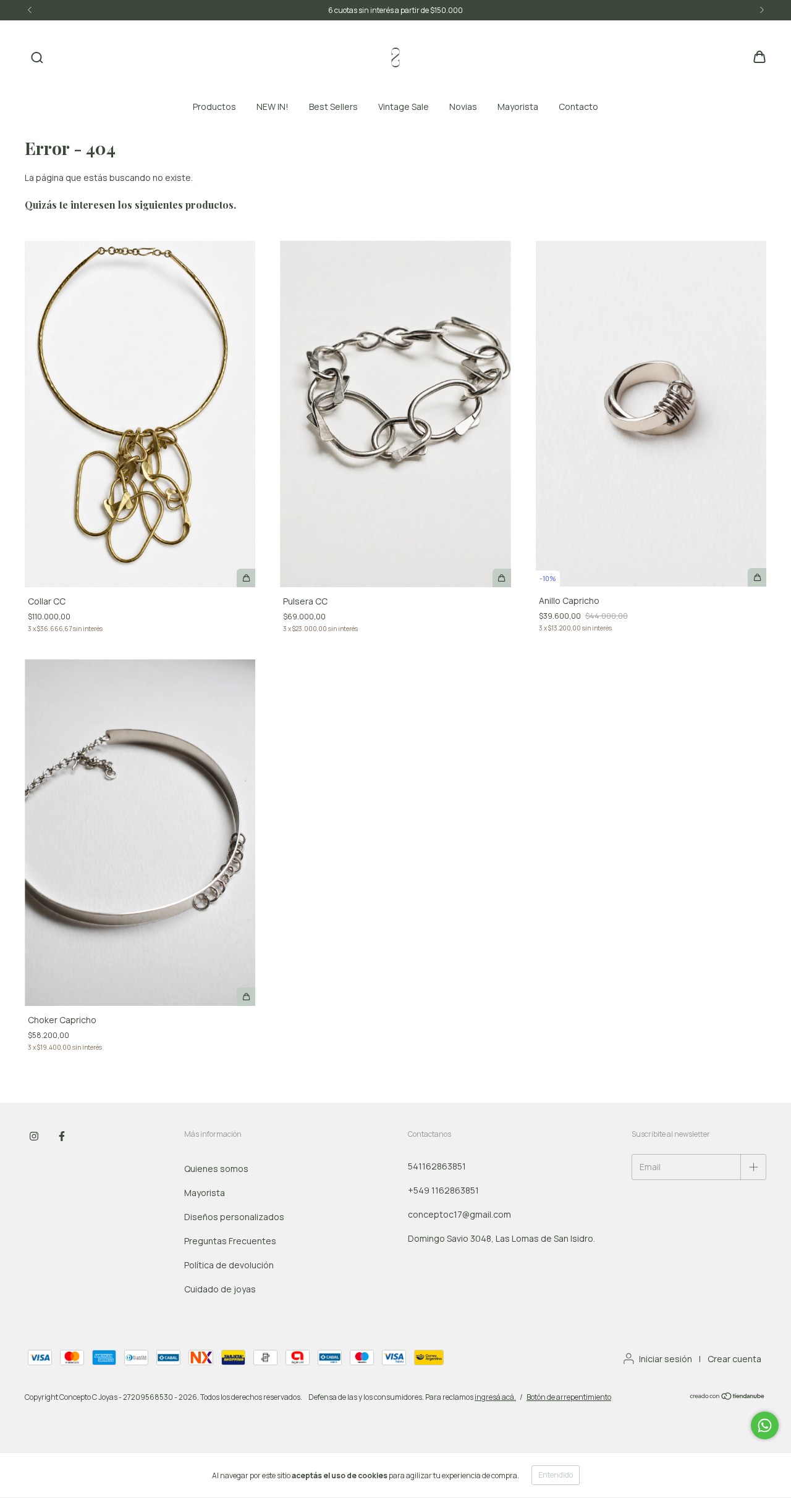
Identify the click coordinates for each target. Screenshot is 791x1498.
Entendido (555, 1475)
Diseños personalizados (234, 1217)
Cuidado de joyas (220, 1289)
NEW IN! (272, 106)
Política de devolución (229, 1265)
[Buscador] (37, 58)
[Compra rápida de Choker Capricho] (246, 996)
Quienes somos (216, 1168)
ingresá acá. (495, 1397)
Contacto (578, 106)
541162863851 (437, 1166)
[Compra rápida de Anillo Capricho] (757, 577)
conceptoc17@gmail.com (459, 1214)
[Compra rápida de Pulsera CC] (502, 578)
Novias (463, 106)
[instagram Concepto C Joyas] (34, 1137)
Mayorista (517, 106)
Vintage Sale (403, 106)
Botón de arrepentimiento (569, 1397)
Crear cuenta (734, 1359)
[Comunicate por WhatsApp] (765, 1425)
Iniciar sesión (665, 1359)
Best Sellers (333, 106)
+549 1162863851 (443, 1190)
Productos (214, 106)
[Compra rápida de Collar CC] (246, 578)
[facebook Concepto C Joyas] (62, 1137)
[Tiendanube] (727, 1397)
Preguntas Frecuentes (230, 1241)
